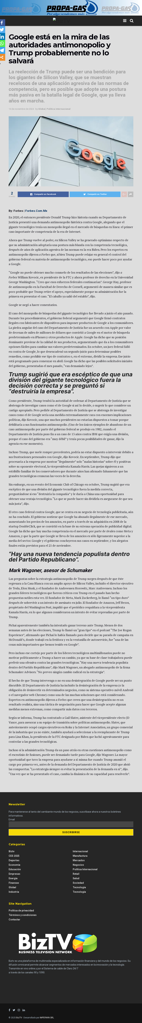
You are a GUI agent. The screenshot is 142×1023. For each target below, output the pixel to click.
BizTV (19, 1017)
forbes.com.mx (36, 210)
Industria (14, 891)
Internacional (80, 851)
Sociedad (78, 882)
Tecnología (79, 891)
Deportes (14, 860)
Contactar (14, 919)
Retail (76, 873)
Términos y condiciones (23, 915)
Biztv (11, 851)
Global (42, 109)
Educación (15, 869)
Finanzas (14, 882)
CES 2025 (14, 855)
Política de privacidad (21, 910)
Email (12, 819)
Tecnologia (79, 887)
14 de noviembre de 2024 (21, 109)
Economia (14, 864)
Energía (13, 878)
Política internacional (58, 109)
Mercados (79, 860)
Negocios (78, 864)
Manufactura (80, 855)
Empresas (14, 873)
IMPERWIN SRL (47, 1017)
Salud (76, 878)
